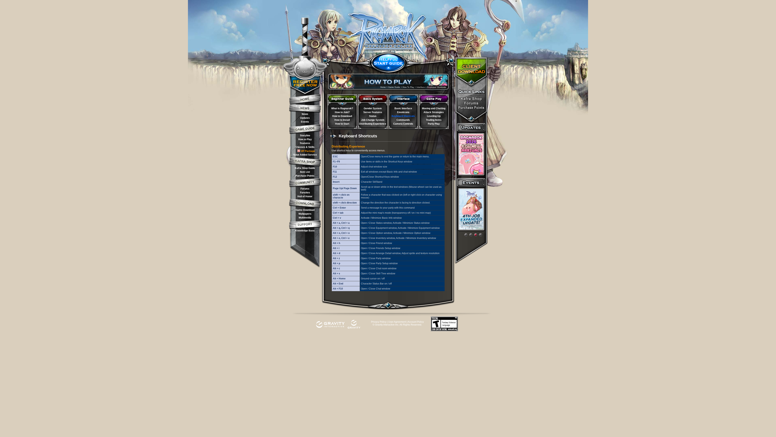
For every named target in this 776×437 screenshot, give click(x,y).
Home (383, 87)
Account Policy (416, 321)
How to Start (342, 123)
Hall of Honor (304, 196)
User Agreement (397, 321)
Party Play (434, 123)
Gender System (373, 108)
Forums (304, 188)
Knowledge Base (305, 230)
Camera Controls (403, 123)
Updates (305, 118)
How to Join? (342, 112)
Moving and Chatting (433, 108)
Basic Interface (403, 108)
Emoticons (403, 112)
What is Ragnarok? (342, 108)
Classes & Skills (305, 147)
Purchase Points (304, 175)
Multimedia (305, 217)
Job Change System (372, 120)
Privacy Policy (378, 321)
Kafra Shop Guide (305, 168)
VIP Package (307, 151)
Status (372, 116)
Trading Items (434, 120)
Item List (305, 172)
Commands (403, 120)
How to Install (342, 120)
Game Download (305, 210)
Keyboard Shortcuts (403, 116)
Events (305, 121)
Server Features (372, 112)
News (305, 114)
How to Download (342, 116)
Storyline (305, 135)
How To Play (408, 87)
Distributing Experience (372, 123)
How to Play (305, 139)
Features (305, 143)
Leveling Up (434, 116)
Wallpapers (304, 213)
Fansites (305, 192)
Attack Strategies (434, 112)
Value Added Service (305, 154)
